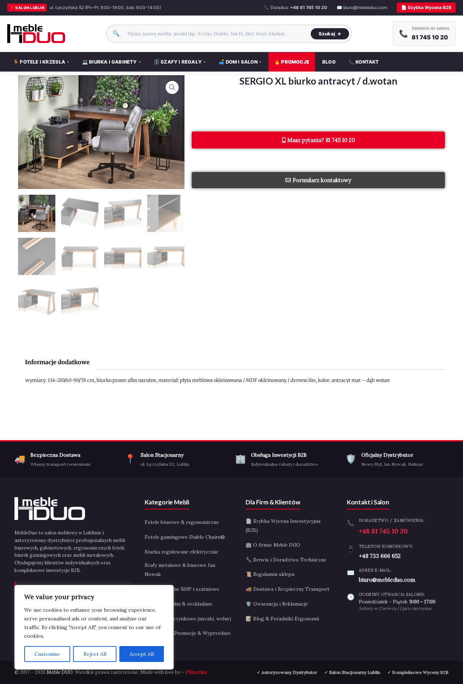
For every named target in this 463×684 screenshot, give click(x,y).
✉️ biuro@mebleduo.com (362, 7)
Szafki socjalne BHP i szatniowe (182, 589)
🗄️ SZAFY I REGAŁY (179, 62)
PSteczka (196, 672)
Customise (47, 654)
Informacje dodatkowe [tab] (57, 362)
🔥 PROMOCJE (291, 62)
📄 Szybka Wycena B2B (426, 7)
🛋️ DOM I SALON (239, 62)
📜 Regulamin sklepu (270, 574)
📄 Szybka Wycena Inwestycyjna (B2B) (283, 525)
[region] (94, 627)
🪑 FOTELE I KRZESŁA (41, 62)
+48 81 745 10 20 (383, 531)
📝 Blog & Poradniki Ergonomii (282, 618)
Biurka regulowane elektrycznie (181, 552)
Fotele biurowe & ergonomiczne (182, 522)
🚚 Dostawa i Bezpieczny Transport (288, 589)
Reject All (95, 654)
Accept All (141, 654)
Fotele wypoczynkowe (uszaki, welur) (188, 618)
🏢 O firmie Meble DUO (273, 545)
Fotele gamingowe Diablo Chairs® (185, 537)
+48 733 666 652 (380, 555)
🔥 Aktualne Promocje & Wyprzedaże (188, 633)
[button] (172, 87)
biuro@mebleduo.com (387, 579)
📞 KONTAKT (364, 62)
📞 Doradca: (295, 7)
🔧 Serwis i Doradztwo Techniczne (286, 559)
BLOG (329, 62)
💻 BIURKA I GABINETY (111, 62)
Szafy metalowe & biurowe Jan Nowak (180, 569)
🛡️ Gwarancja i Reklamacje (277, 604)
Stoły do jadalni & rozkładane (178, 604)
